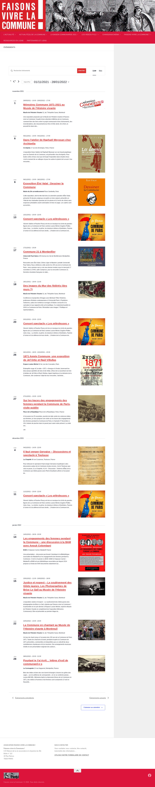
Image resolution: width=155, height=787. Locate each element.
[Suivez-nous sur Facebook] (149, 775)
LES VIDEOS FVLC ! (89, 34)
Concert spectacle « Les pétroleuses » (46, 218)
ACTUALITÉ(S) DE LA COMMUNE (32, 34)
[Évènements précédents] (13, 81)
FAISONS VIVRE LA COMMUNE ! (137, 34)
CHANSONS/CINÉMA (110, 34)
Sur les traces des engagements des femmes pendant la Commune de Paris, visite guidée (46, 404)
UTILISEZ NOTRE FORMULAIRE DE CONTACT (71, 755)
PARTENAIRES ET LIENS (36, 41)
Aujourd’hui (27, 82)
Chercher (81, 70)
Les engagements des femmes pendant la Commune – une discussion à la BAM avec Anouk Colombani (47, 542)
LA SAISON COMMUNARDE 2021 (63, 34)
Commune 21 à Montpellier (39, 251)
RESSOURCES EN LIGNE (13, 41)
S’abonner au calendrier (92, 707)
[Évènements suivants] (18, 81)
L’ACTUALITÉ (9, 34)
